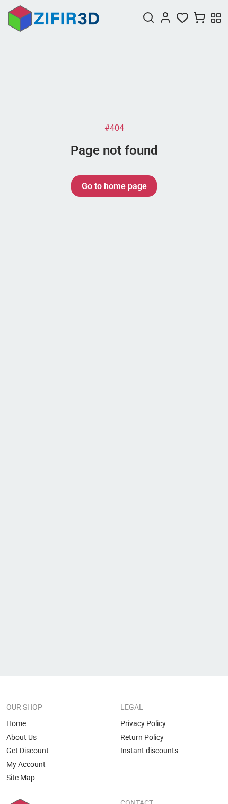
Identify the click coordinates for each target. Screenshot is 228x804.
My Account (26, 764)
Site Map (20, 777)
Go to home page (114, 186)
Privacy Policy (143, 723)
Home (16, 723)
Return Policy (142, 737)
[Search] (148, 18)
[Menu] (216, 19)
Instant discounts (149, 750)
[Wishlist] (182, 18)
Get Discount (27, 750)
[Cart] (199, 18)
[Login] (165, 18)
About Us (21, 737)
